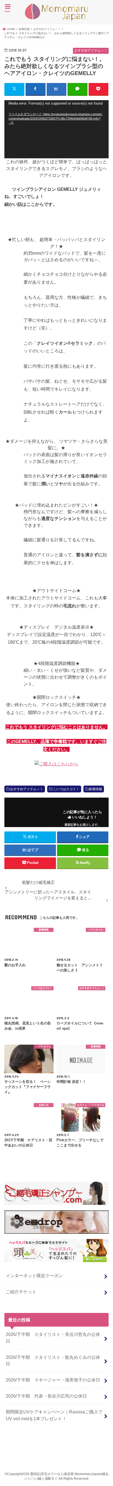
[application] (56, 129)
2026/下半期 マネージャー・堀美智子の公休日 (53, 1379)
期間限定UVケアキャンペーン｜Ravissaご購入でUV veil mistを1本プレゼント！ (54, 1415)
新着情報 (95, 789)
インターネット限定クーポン (34, 1275)
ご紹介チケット (21, 1291)
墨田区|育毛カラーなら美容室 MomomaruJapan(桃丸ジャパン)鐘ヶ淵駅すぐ (56, 12)
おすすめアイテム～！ (26, 789)
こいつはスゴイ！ (66, 789)
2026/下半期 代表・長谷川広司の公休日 (46, 1395)
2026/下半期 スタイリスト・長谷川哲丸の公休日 (53, 1338)
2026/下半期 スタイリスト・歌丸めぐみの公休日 (53, 1360)
